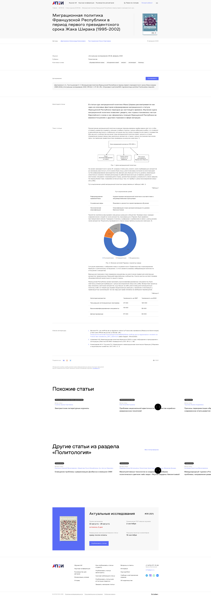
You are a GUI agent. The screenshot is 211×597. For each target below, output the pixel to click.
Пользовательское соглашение (94, 594)
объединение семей (113, 62)
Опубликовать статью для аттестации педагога (105, 580)
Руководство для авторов (105, 3)
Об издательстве (126, 580)
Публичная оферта (109, 594)
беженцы (141, 62)
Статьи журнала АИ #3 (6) (73, 8)
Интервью (124, 568)
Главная (54, 8)
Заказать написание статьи (105, 584)
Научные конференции (86, 3)
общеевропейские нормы (96, 62)
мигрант (123, 62)
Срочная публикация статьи (105, 576)
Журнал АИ (73, 3)
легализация (132, 62)
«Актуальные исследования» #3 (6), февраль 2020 (105, 56)
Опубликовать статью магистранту (103, 571)
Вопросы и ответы (127, 565)
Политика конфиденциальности (74, 594)
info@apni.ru (96, 368)
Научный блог (125, 572)
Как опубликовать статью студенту (104, 566)
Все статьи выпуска (152, 449)
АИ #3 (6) (61, 8)
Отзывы (77, 580)
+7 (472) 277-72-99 (152, 565)
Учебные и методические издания (129, 576)
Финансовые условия (81, 577)
